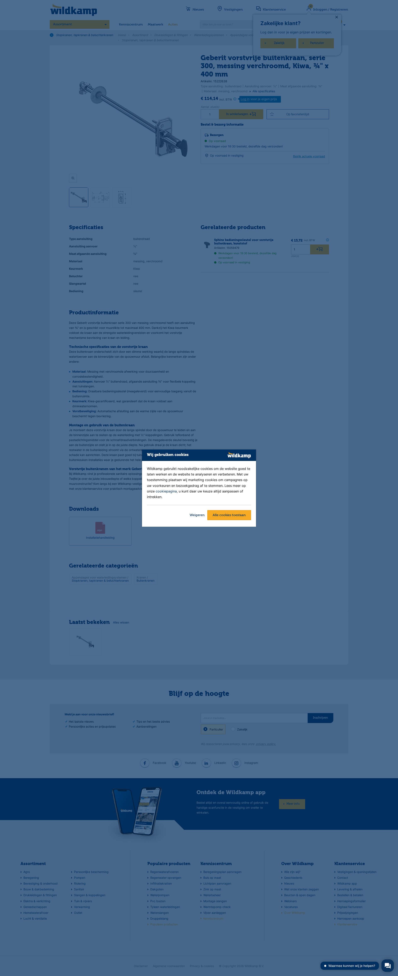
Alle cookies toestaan (229, 515)
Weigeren (197, 515)
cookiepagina (166, 491)
